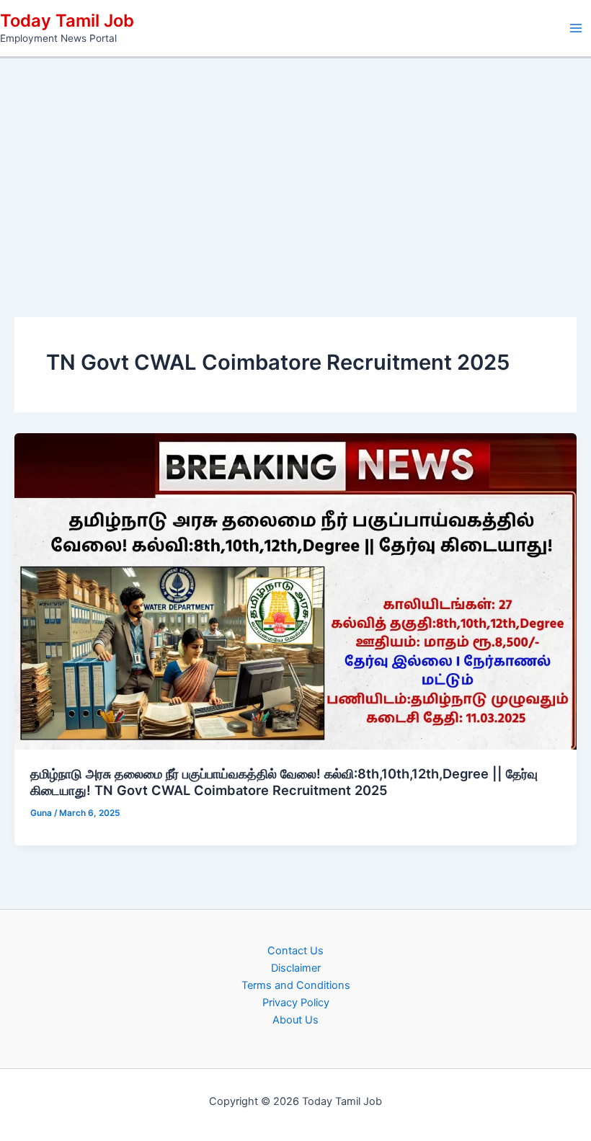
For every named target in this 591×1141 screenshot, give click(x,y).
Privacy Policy (295, 1002)
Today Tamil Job (67, 20)
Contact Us (295, 950)
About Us (295, 1019)
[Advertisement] (295, 166)
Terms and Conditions (295, 985)
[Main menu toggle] (576, 28)
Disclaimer (296, 968)
